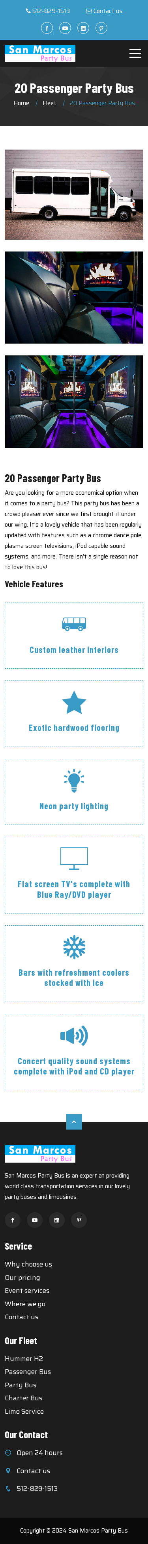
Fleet (49, 103)
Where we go (25, 1304)
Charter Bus (23, 1398)
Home (21, 103)
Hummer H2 (24, 1359)
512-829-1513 (51, 11)
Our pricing (22, 1277)
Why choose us (28, 1264)
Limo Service (24, 1411)
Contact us (108, 11)
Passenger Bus (28, 1371)
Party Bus (20, 1385)
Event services (27, 1290)
